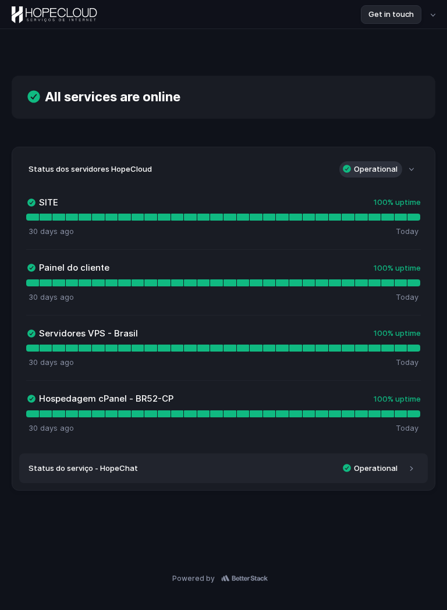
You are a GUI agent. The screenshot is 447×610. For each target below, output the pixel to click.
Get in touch (391, 14)
